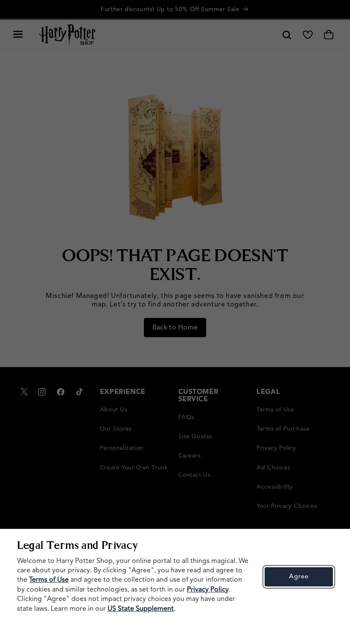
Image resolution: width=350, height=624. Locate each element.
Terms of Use (49, 580)
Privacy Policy (208, 589)
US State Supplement (141, 609)
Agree (299, 577)
